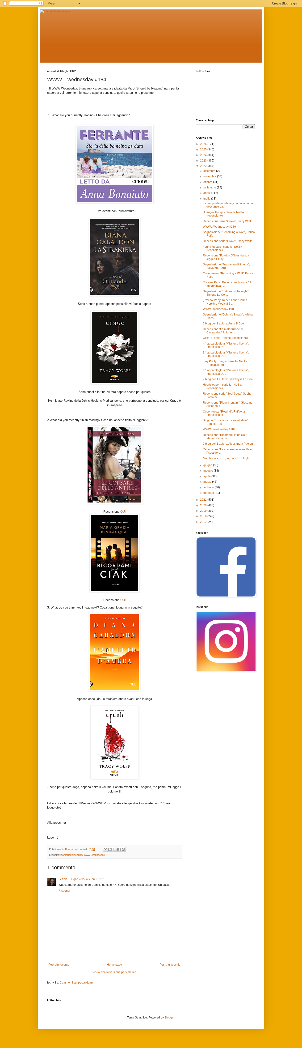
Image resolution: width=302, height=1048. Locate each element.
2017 (203, 522)
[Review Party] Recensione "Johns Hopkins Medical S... (225, 301)
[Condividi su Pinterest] (123, 849)
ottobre (208, 182)
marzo (207, 481)
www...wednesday (94, 854)
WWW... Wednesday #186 (219, 226)
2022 (203, 166)
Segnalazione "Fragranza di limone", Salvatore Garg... (226, 266)
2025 (203, 149)
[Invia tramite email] (105, 849)
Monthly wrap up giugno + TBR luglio (226, 458)
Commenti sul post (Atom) (76, 982)
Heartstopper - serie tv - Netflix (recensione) (222, 386)
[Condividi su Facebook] (119, 849)
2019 (203, 510)
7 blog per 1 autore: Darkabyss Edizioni (228, 379)
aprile (207, 476)
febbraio (209, 487)
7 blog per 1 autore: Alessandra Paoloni (228, 443)
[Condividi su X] (114, 849)
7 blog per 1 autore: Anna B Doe (223, 323)
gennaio (209, 492)
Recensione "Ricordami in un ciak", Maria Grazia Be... (225, 436)
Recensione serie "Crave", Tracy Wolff (227, 221)
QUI (123, 511)
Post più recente (58, 964)
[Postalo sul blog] (110, 849)
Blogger (169, 1017)
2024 (203, 155)
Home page (114, 964)
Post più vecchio (169, 964)
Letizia (63, 879)
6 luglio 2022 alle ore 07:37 (86, 879)
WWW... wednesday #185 (219, 309)
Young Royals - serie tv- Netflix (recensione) (222, 248)
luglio (207, 198)
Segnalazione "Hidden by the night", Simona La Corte (226, 293)
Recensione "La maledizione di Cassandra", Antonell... (223, 331)
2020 (203, 505)
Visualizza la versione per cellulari (114, 972)
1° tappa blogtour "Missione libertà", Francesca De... (226, 372)
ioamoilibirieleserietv (71, 854)
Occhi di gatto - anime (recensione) (225, 338)
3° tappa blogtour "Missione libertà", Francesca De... (226, 354)
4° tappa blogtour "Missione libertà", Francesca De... (226, 345)
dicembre (209, 171)
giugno (208, 465)
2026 (203, 144)
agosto (208, 193)
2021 (203, 499)
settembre (210, 187)
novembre (210, 176)
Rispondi (64, 890)
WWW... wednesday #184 (219, 429)
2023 (203, 160)
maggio (208, 470)
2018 (203, 516)
